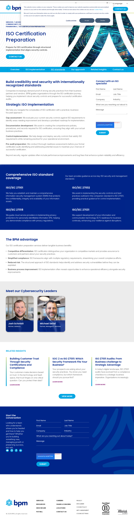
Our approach (78, 69)
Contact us (118, 69)
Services (9, 22)
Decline (102, 20)
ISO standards (58, 69)
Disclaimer (80, 504)
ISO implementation (35, 69)
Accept (87, 20)
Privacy (79, 501)
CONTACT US (15, 56)
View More (67, 396)
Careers (59, 501)
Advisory (19, 22)
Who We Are (41, 508)
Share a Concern (63, 504)
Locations (60, 508)
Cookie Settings (82, 514)
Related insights (99, 69)
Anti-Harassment (83, 510)
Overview (15, 69)
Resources (40, 504)
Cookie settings (71, 20)
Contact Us (61, 512)
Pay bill (39, 512)
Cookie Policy (98, 9)
